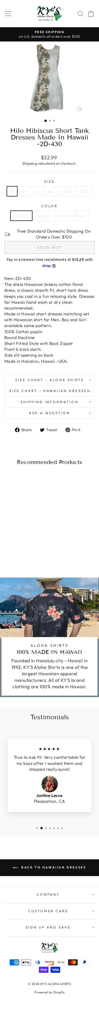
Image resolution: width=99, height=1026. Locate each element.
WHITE (21, 215)
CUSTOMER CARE (48, 911)
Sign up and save (48, 927)
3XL (84, 191)
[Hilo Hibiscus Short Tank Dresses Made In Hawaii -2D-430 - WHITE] (16, 554)
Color (49, 206)
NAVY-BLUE (73, 215)
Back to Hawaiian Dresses (53, 867)
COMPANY (48, 894)
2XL (67, 191)
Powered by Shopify (49, 992)
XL (51, 191)
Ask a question (49, 413)
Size (49, 181)
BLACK (44, 215)
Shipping (29, 163)
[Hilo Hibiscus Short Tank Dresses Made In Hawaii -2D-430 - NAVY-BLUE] (27, 554)
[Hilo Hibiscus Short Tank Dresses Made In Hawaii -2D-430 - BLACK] (21, 554)
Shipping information (50, 402)
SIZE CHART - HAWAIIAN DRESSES (49, 391)
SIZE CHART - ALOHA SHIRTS (49, 380)
